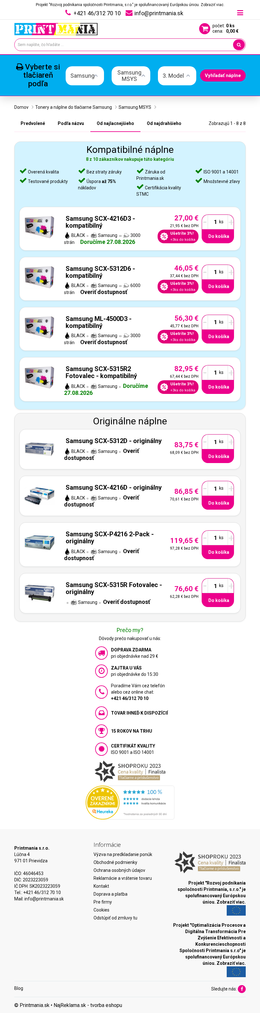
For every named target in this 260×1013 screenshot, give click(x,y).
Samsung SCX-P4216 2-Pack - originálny (110, 537)
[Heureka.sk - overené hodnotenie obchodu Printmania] (130, 802)
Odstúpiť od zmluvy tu (115, 917)
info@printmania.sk (44, 898)
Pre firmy (103, 902)
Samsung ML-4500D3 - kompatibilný (99, 322)
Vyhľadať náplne (223, 75)
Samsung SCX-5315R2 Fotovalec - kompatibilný (101, 372)
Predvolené (33, 123)
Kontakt (101, 886)
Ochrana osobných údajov (119, 870)
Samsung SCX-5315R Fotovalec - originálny (114, 588)
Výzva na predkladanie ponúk (123, 854)
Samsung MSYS (135, 107)
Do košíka (218, 236)
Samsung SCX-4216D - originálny (114, 487)
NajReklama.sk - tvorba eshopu (88, 1005)
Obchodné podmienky (115, 862)
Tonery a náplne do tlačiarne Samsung (73, 107)
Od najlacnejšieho (115, 123)
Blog (18, 988)
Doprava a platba (110, 894)
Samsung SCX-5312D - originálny (114, 441)
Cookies (101, 909)
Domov (21, 107)
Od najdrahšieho (164, 123)
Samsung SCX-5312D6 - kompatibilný (100, 272)
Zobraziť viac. (212, 5)
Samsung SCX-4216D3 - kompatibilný (100, 222)
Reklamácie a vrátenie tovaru (123, 878)
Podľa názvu (71, 123)
